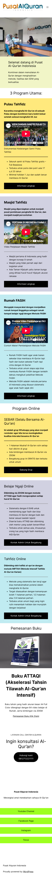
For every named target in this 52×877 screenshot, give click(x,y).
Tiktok (26, 840)
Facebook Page (26, 821)
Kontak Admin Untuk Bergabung (26, 542)
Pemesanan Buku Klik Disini (26, 716)
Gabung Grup (26, 469)
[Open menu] (47, 7)
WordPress (28, 871)
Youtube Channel (26, 811)
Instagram (26, 830)
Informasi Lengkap (26, 186)
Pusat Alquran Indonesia (26, 791)
